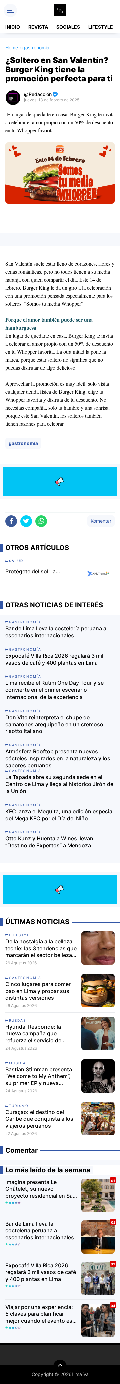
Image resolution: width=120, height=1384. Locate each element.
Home (11, 47)
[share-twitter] (26, 521)
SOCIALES (68, 27)
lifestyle (20, 935)
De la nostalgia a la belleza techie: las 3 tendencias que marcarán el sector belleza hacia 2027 (41, 948)
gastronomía (23, 443)
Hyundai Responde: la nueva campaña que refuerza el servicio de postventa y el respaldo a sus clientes (37, 1033)
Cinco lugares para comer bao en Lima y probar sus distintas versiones (38, 991)
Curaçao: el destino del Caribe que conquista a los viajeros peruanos (39, 1119)
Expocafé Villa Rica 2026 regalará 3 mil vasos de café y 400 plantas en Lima (54, 659)
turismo (19, 1106)
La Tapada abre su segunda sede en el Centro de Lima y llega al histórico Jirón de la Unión (59, 784)
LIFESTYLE (100, 27)
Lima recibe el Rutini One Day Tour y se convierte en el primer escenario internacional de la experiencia (54, 689)
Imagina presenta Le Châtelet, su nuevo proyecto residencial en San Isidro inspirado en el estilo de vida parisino (40, 1189)
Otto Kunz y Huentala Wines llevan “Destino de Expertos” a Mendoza (49, 842)
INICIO (12, 27)
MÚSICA (17, 1063)
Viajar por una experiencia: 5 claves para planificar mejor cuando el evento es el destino (39, 1314)
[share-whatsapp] (41, 521)
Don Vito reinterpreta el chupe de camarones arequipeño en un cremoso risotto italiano (54, 724)
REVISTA (38, 27)
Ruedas (17, 1020)
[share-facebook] (11, 521)
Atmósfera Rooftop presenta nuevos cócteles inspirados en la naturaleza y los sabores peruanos (57, 758)
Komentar (101, 521)
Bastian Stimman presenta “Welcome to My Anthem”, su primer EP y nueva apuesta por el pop (38, 1076)
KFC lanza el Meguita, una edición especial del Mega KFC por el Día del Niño (59, 815)
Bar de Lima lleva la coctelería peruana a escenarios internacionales (55, 632)
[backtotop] (60, 1366)
